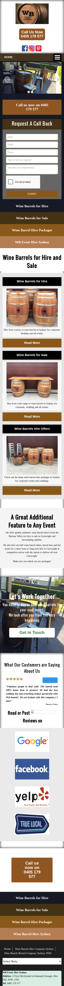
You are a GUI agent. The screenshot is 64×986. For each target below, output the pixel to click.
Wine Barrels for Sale (32, 218)
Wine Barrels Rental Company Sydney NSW (28, 953)
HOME (8, 57)
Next (57, 80)
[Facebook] (25, 47)
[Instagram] (32, 47)
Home (7, 949)
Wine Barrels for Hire (32, 206)
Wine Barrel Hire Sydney (32, 934)
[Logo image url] (32, 13)
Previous (7, 80)
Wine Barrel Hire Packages (32, 230)
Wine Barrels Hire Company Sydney (34, 949)
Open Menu (57, 57)
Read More (50, 680)
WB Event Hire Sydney (32, 242)
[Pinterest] (38, 47)
